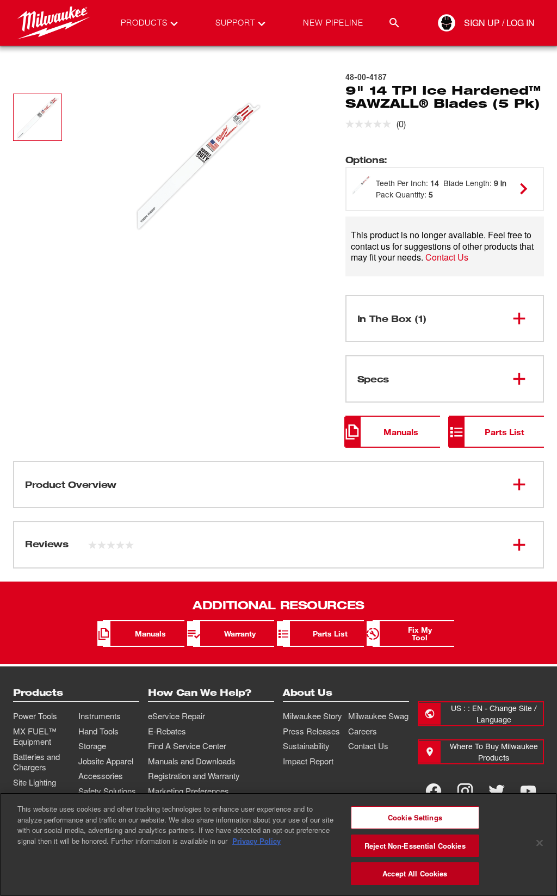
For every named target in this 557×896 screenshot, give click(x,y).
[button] (37, 117)
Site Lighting (34, 782)
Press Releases (311, 731)
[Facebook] (433, 791)
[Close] (540, 843)
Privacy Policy (256, 841)
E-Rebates (167, 731)
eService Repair (176, 715)
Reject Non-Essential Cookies (415, 846)
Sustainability (306, 745)
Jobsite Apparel (105, 761)
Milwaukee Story (312, 715)
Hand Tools (98, 731)
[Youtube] (528, 791)
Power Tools (35, 715)
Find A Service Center (187, 745)
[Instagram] (465, 791)
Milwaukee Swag (378, 715)
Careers (362, 731)
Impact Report (308, 761)
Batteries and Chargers (36, 762)
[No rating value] (371, 124)
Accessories (100, 775)
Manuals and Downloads (192, 761)
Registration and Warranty (194, 775)
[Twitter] (496, 791)
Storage (92, 745)
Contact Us (446, 257)
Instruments (99, 715)
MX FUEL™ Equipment (35, 736)
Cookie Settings (415, 817)
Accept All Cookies (414, 873)
